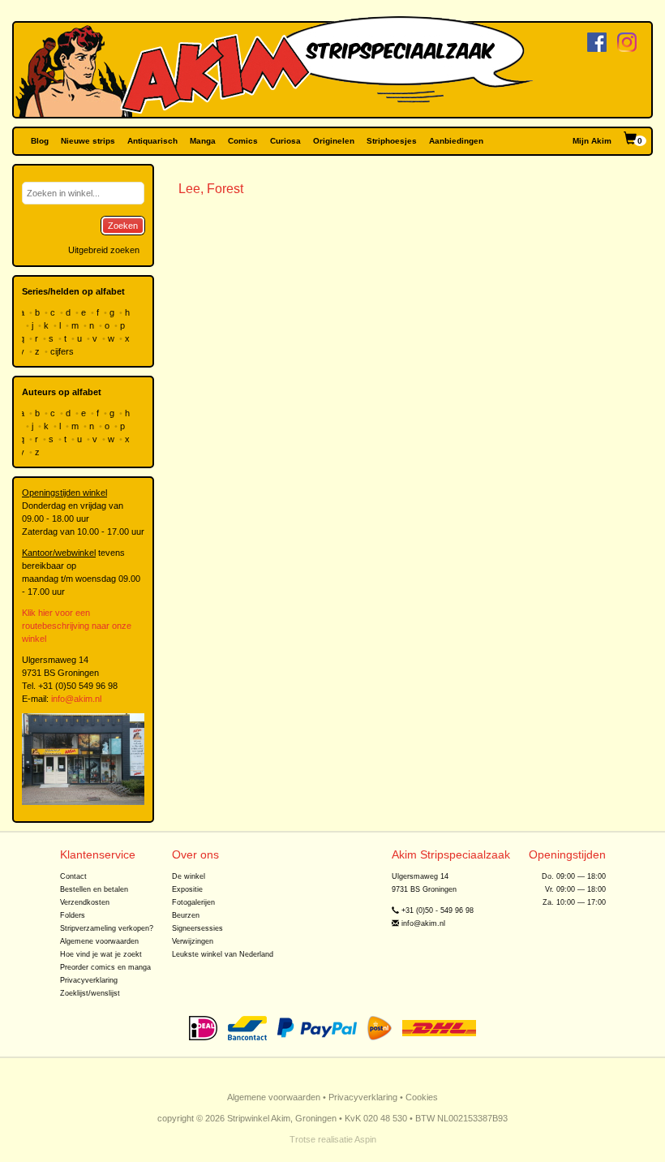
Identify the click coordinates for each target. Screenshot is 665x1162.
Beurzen (186, 915)
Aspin (365, 1139)
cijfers (63, 351)
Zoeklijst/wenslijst (90, 993)
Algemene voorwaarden (99, 941)
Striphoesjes (392, 140)
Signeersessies (197, 928)
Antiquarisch (152, 140)
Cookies (421, 1097)
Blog (40, 140)
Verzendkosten (84, 902)
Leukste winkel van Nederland (222, 954)
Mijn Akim (592, 140)
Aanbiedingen (456, 140)
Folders (72, 915)
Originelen (333, 140)
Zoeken (123, 225)
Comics (243, 140)
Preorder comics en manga (105, 967)
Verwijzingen (192, 941)
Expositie (187, 889)
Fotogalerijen (193, 902)
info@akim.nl (76, 699)
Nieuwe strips (88, 140)
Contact (73, 876)
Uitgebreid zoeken (103, 250)
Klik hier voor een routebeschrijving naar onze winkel (76, 625)
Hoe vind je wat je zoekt (101, 954)
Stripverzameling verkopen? (106, 928)
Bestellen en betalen (94, 889)
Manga (203, 140)
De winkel (188, 876)
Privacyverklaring (89, 980)
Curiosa (285, 140)
